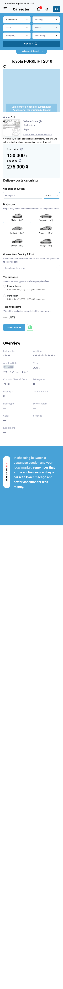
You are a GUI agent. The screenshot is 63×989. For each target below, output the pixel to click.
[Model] (46, 27)
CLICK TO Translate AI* (37, 134)
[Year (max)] (46, 36)
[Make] (17, 27)
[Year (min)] (17, 36)
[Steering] (46, 19)
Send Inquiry (14, 327)
